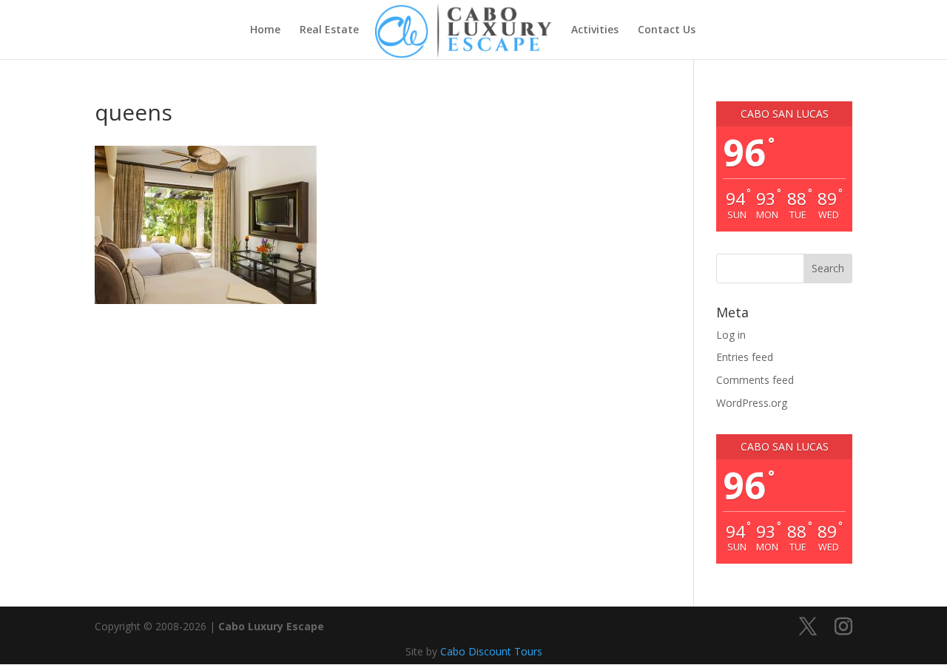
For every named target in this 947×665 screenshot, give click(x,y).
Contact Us (666, 30)
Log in (731, 335)
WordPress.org (751, 403)
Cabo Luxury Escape (271, 626)
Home (265, 30)
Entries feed (744, 357)
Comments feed (755, 380)
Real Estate (329, 30)
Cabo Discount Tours (491, 651)
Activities (595, 30)
